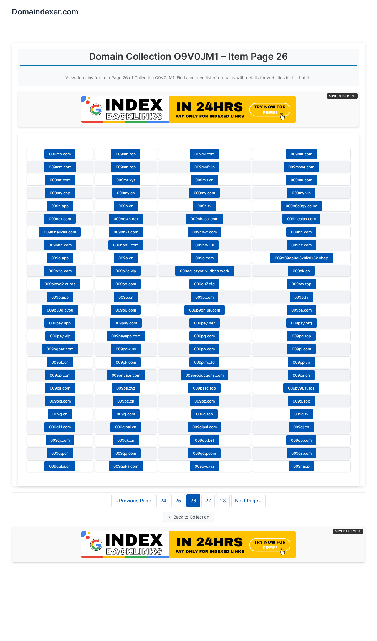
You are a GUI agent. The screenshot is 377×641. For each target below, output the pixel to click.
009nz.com (301, 245)
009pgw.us (126, 349)
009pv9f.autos (301, 388)
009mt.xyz (125, 180)
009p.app (60, 297)
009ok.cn (301, 271)
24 (163, 500)
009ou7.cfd (204, 283)
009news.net (126, 218)
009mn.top (126, 167)
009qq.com (125, 453)
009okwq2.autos (59, 283)
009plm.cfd (204, 362)
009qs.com (301, 453)
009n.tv (204, 205)
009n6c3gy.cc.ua (301, 205)
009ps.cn (301, 375)
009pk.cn (60, 362)
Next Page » (248, 500)
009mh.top (126, 154)
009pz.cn (125, 401)
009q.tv (301, 414)
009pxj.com (60, 401)
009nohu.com (125, 245)
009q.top (204, 414)
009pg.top (301, 336)
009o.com (204, 258)
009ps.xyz (125, 388)
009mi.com (204, 154)
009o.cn (125, 258)
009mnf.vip (204, 167)
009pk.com (126, 362)
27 (208, 500)
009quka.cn (60, 466)
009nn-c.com (204, 232)
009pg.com (204, 336)
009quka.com (125, 466)
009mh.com (60, 154)
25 (178, 500)
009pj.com (301, 349)
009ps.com (60, 388)
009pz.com (204, 401)
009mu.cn (204, 180)
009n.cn (125, 205)
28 (223, 500)
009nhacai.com (204, 218)
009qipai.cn (125, 427)
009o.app (60, 258)
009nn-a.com (126, 232)
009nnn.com (60, 245)
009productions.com (205, 375)
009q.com (126, 414)
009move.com (301, 167)
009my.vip (301, 193)
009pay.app (60, 323)
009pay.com (126, 323)
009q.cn (59, 414)
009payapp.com (125, 336)
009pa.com (301, 310)
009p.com (204, 297)
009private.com (126, 375)
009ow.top (301, 283)
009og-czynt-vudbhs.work (204, 271)
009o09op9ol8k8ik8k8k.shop (301, 258)
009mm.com (60, 167)
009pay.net (204, 323)
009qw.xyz (204, 466)
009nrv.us (204, 245)
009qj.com (60, 440)
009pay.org (301, 323)
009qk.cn (125, 440)
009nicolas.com (301, 218)
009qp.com (301, 440)
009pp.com (60, 375)
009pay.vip (60, 336)
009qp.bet (204, 440)
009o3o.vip (125, 271)
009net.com (60, 218)
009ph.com (204, 349)
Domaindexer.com (45, 11)
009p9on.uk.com (204, 310)
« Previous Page (133, 500)
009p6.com (125, 310)
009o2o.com (60, 271)
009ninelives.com (60, 232)
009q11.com (60, 427)
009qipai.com (204, 427)
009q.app (301, 401)
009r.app (301, 466)
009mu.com (301, 180)
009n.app (60, 205)
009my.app (60, 193)
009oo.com (125, 283)
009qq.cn (60, 453)
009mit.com (301, 154)
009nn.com (301, 232)
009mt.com (60, 180)
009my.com (204, 193)
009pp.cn (301, 362)
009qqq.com (204, 453)
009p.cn (125, 297)
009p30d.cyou (60, 310)
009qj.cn (301, 427)
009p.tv (301, 297)
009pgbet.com (60, 349)
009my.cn (126, 193)
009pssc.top (204, 388)
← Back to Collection (188, 516)
